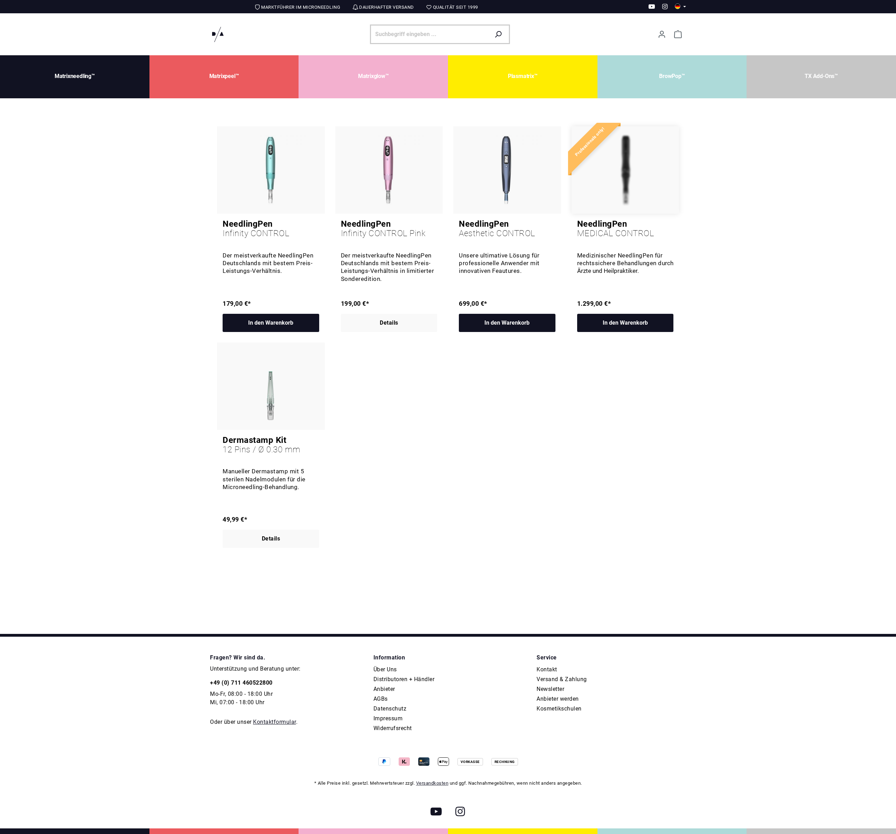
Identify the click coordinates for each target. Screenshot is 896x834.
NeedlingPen (256, 228)
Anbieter (384, 689)
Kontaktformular (274, 722)
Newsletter (550, 689)
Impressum (388, 718)
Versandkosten (432, 783)
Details (389, 322)
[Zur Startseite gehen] (218, 34)
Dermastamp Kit (262, 445)
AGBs (380, 698)
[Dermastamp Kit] (271, 386)
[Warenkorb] (678, 34)
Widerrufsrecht (392, 728)
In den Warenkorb (270, 322)
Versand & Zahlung (562, 679)
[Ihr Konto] (662, 34)
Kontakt (547, 669)
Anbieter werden (558, 698)
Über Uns (385, 669)
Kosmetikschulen (559, 708)
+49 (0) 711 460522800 (241, 682)
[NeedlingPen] (271, 170)
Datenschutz (390, 708)
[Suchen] (500, 34)
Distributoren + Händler (404, 679)
